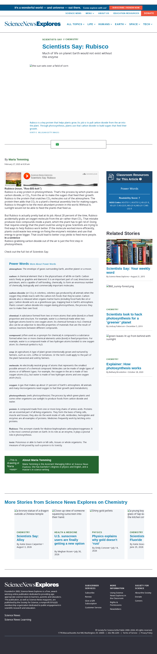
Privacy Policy (146, 633)
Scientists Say (52, 39)
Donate (149, 13)
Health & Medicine (65, 532)
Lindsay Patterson (117, 326)
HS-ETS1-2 (136, 202)
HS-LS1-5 (145, 202)
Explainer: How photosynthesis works (123, 366)
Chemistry (72, 39)
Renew (88, 596)
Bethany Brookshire (117, 372)
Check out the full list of (26, 251)
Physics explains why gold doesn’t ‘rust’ (104, 539)
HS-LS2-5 (122, 205)
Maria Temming (19, 159)
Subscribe (89, 592)
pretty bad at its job (42, 215)
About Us (103, 13)
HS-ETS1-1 (126, 202)
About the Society (143, 592)
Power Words (129, 188)
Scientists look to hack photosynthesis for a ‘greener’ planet (124, 318)
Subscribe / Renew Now (126, 8)
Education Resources (126, 13)
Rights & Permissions (116, 603)
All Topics (74, 24)
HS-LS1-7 (114, 205)
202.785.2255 (113, 633)
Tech (146, 24)
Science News (73, 13)
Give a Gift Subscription (91, 602)
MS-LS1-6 (131, 205)
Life (90, 24)
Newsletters (115, 609)
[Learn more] (140, 179)
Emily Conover (102, 547)
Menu (89, 13)
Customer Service (93, 607)
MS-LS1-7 (140, 205)
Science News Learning (18, 619)
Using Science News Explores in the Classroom (118, 595)
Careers (138, 600)
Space (133, 24)
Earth (119, 24)
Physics (97, 532)
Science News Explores (119, 276)
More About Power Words (43, 263)
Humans (104, 24)
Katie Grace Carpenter (31, 544)
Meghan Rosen (65, 551)
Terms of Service (130, 633)
